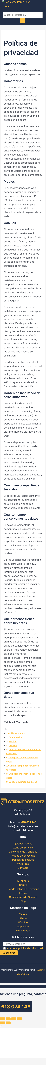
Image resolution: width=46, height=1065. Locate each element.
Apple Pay (23, 926)
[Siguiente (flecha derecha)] (8, 1022)
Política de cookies (23, 859)
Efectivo (23, 922)
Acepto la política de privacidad (24, 948)
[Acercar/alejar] (19, 1018)
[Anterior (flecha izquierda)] (2, 1022)
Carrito (23, 885)
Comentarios (15, 737)
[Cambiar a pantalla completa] (13, 1018)
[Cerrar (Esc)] (2, 1018)
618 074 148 (28, 822)
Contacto (23, 867)
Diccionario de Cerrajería (23, 851)
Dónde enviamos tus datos (23, 782)
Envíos (23, 893)
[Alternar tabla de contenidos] (5, 729)
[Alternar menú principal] (7, 6)
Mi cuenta (23, 880)
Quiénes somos (16, 733)
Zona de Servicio (23, 847)
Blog (23, 901)
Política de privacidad (23, 855)
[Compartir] (8, 1018)
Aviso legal (23, 863)
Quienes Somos (23, 843)
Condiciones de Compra (23, 897)
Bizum (23, 918)
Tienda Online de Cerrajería (23, 889)
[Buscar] (22, 20)
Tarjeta (23, 914)
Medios (12, 741)
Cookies (13, 745)
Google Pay (23, 930)
